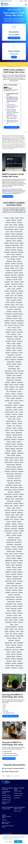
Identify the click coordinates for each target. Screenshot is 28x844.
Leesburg (12, 217)
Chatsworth (9, 279)
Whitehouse (19, 654)
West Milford (19, 647)
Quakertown (19, 551)
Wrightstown (14, 667)
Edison (19, 311)
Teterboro (16, 619)
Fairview (14, 327)
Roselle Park (8, 572)
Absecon (22, 217)
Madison (16, 430)
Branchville (21, 256)
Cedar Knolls (21, 275)
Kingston (21, 400)
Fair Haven (10, 325)
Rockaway (8, 567)
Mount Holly (18, 476)
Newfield (22, 494)
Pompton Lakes (9, 542)
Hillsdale (6, 384)
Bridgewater (9, 261)
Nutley (11, 505)
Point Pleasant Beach (11, 540)
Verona (22, 631)
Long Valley (8, 428)
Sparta (14, 603)
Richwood (13, 558)
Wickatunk (7, 658)
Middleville (13, 453)
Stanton (8, 608)
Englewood (6, 320)
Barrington (7, 236)
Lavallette (15, 409)
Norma (12, 498)
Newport (16, 496)
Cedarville (8, 277)
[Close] (25, 836)
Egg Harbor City (8, 313)
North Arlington (10, 501)
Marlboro (9, 441)
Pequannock (7, 528)
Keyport (16, 400)
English (21, 1)
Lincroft (9, 418)
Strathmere (20, 613)
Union (16, 629)
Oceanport (7, 512)
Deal (16, 295)
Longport (14, 428)
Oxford (7, 517)
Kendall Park (18, 398)
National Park (9, 485)
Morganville (7, 471)
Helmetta (8, 377)
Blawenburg (20, 249)
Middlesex (19, 450)
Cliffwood (20, 284)
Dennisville (19, 300)
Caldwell (12, 268)
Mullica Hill (17, 482)
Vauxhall (6, 631)
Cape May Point (9, 272)
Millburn (13, 455)
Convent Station (13, 291)
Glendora (20, 350)
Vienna (7, 633)
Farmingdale (9, 329)
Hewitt (18, 368)
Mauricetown (20, 444)
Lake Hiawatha (16, 402)
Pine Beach (15, 530)
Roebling (20, 567)
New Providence (8, 494)
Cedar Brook (7, 275)
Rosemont (14, 572)
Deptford (13, 302)
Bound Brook (7, 256)
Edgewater (15, 311)
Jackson (19, 391)
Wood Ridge (8, 663)
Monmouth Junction (18, 462)
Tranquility (20, 626)
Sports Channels (18, 791)
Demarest (13, 300)
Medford (8, 448)
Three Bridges (8, 622)
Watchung (17, 640)
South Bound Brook (10, 597)
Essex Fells (14, 323)
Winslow (19, 661)
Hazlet (14, 375)
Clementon (7, 284)
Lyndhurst (7, 430)
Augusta (21, 229)
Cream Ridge (19, 293)
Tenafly (6, 619)
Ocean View (20, 510)
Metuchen (8, 450)
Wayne (15, 642)
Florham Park (20, 332)
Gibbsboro (19, 343)
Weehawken (20, 642)
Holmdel (7, 387)
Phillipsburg (21, 528)
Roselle (19, 569)
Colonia (13, 288)
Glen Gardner (19, 348)
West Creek (19, 645)
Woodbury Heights (10, 665)
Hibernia (13, 377)
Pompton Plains (18, 542)
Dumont (21, 304)
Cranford (13, 293)
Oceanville (13, 512)
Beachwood (20, 238)
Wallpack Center (19, 635)
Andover (15, 224)
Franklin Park (18, 339)
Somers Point (14, 592)
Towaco (16, 624)
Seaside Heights (10, 583)
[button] (14, 768)
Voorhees (20, 633)
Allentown (14, 222)
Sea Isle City (20, 581)
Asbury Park (11, 227)
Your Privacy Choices (7, 823)
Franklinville (8, 341)
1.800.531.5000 (14, 209)
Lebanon (21, 412)
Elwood (15, 318)
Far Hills (19, 327)
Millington (18, 455)
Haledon (14, 364)
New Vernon (15, 494)
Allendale (19, 220)
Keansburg (21, 396)
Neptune (20, 485)
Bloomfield (7, 252)
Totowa (11, 624)
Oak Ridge (16, 505)
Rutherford (19, 574)
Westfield (21, 649)
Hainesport (8, 364)
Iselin (8, 391)
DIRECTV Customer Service (6, 817)
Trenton (6, 629)
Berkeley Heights (15, 245)
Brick (8, 259)
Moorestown (20, 469)
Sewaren (21, 585)
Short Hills (20, 588)
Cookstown (21, 291)
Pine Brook (8, 533)
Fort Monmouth (8, 336)
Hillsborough (20, 382)
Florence (13, 332)
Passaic (22, 519)
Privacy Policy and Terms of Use (8, 826)
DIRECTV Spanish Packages (6, 803)
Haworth (21, 373)
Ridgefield (19, 558)
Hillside (11, 384)
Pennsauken (14, 526)
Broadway (7, 263)
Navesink (15, 485)
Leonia (6, 416)
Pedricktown (8, 524)
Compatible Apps (6, 808)
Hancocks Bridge (12, 368)
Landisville (19, 407)
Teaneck (21, 617)
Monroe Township (11, 464)
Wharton (8, 654)
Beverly (14, 247)
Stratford (14, 613)
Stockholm (13, 610)
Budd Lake (7, 265)
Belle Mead (19, 240)
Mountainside (11, 482)
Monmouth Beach (9, 462)
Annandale (20, 224)
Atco (16, 227)
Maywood (15, 446)
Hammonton (11, 366)
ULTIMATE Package (6, 797)
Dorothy (13, 304)
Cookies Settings (9, 841)
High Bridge (19, 377)
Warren (19, 638)
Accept (18, 841)
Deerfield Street (8, 297)
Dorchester (7, 304)
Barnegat (13, 233)
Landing (14, 407)
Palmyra (7, 487)
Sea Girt (14, 581)
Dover (17, 304)
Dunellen (6, 307)
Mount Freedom (10, 476)
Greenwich (20, 357)
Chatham (20, 277)
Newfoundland (9, 496)
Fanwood (12, 320)
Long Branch (18, 425)
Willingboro (9, 661)
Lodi (14, 425)
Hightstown (13, 382)
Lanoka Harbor (8, 409)
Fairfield (21, 325)
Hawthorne (9, 375)
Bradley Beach (14, 256)
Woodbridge (20, 663)
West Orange (15, 649)
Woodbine (14, 663)
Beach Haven (13, 238)
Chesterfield (7, 281)
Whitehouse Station (10, 656)
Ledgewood (8, 414)
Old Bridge (7, 514)
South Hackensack (10, 599)
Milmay (6, 460)
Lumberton (19, 428)
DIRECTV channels (6, 190)
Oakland (9, 508)
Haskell (16, 373)
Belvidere (21, 243)
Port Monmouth (17, 544)
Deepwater (20, 295)
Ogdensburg (20, 512)
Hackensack (13, 359)
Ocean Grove (14, 510)
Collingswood (20, 286)
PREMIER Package (6, 799)
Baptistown (7, 233)
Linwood (18, 418)
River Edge (20, 562)
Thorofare (21, 619)
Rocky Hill (14, 567)
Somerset (20, 592)
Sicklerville (14, 590)
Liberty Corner (13, 416)
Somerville (10, 594)
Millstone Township (9, 457)
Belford (14, 240)
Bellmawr (12, 243)
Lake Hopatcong (8, 405)
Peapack (19, 521)
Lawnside (20, 409)
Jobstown (13, 393)
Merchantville (19, 448)
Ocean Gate (7, 510)
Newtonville (7, 498)
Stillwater (20, 608)
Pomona (19, 540)
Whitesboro (19, 656)
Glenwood (7, 352)
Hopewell (21, 387)
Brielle (14, 261)
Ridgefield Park (8, 560)
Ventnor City (12, 631)
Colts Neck (18, 288)
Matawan (14, 444)
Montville (7, 469)
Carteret (21, 272)
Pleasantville (11, 537)
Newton (20, 496)
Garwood (13, 343)
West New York (7, 649)
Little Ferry (8, 423)
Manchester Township (17, 434)
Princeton (20, 549)
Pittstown (8, 535)
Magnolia (21, 430)
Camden (21, 268)
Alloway (6, 224)
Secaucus (8, 585)
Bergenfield (7, 245)
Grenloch (7, 359)
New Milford (17, 492)
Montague (8, 466)
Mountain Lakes (17, 480)
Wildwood (13, 658)
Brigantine (19, 261)
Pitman (20, 533)
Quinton (6, 553)
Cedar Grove (14, 275)
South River (18, 601)
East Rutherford (17, 309)
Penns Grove (8, 526)
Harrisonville (21, 371)
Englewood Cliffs (20, 320)
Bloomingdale (14, 252)
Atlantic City (21, 227)
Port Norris (13, 546)
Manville (20, 437)
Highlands (7, 382)
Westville (13, 651)
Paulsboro (14, 521)
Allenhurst (8, 222)
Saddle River (15, 576)
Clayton (22, 281)
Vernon (17, 631)
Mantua (15, 437)
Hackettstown (20, 359)
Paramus (20, 517)
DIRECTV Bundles (18, 808)
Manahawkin (19, 432)
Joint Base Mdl (7, 396)
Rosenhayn (20, 572)
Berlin (21, 245)
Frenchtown (20, 341)
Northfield (15, 503)
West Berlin (13, 645)
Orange (21, 514)
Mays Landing (9, 446)
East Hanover (21, 307)
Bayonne (21, 236)
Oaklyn (13, 508)
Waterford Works (9, 642)
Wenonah (8, 645)
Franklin (21, 336)
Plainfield (14, 535)
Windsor (15, 661)
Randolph (8, 556)
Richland (8, 558)
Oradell (17, 514)
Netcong (21, 487)
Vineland (15, 633)
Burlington (17, 265)
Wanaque (9, 638)
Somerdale (7, 592)
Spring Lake (8, 606)
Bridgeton (18, 259)
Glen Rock (14, 350)
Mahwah (8, 432)
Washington (11, 640)
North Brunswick (8, 503)
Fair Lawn (16, 325)
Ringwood (8, 562)
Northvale (21, 503)
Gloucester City (14, 352)
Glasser (13, 348)
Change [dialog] (10, 1)
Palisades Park (13, 517)
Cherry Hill (15, 279)
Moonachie (13, 469)
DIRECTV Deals (17, 811)
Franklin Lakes (10, 339)
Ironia (16, 389)
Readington (19, 556)
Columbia (6, 291)
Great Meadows (10, 355)
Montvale (19, 466)
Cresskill (7, 295)
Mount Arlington (10, 473)
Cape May (8, 270)
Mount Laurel (10, 478)
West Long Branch (10, 647)
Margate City (21, 439)
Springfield (14, 606)
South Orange (19, 599)
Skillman (20, 590)
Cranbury (8, 293)
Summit (15, 615)
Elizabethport (15, 316)
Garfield (8, 343)
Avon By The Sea (18, 231)
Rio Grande (13, 562)
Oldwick (12, 514)
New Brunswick (7, 489)
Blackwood (7, 249)
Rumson (8, 574)
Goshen (21, 352)
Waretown (14, 638)
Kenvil (12, 400)
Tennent (11, 619)
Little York (20, 423)
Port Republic (8, 549)
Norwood (6, 505)
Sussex (19, 615)
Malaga (13, 432)
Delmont (8, 300)
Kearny (8, 398)
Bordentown (18, 254)
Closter (14, 286)
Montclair (14, 466)
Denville (8, 302)
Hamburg (19, 364)
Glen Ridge (8, 350)
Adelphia (8, 220)
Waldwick (7, 635)
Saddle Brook (9, 576)
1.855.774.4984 (18, 211)
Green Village (8, 357)
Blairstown (13, 249)
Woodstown (7, 667)
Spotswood (19, 603)
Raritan (13, 556)
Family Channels (18, 795)
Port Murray (7, 546)
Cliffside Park (14, 284)
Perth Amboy (14, 528)
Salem (21, 576)
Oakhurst (21, 505)
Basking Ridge (14, 236)
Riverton (13, 565)
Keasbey (13, 398)
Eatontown (9, 311)
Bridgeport (13, 259)
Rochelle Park (19, 565)
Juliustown (15, 396)
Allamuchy (13, 220)
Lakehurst (15, 405)
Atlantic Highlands (9, 229)
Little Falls (19, 421)
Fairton (9, 327)
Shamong (11, 588)
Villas (11, 633)
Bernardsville (8, 247)
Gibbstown (9, 345)
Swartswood (8, 617)
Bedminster (8, 240)
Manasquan (8, 434)
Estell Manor (20, 323)
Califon (16, 268)
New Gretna (21, 489)
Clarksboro (16, 281)
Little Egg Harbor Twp (11, 421)
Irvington (21, 389)
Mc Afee (21, 446)
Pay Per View (17, 798)
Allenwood (19, 222)
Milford (8, 455)
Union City (21, 629)
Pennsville (20, 526)
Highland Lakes (10, 380)
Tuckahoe (11, 629)
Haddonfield (18, 361)
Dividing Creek (19, 302)
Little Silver (14, 423)
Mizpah (21, 460)
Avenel (11, 231)
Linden (13, 418)
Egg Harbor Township (18, 313)
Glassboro (8, 348)
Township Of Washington (11, 626)
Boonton (13, 254)
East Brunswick (12, 307)
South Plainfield (11, 601)
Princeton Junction (10, 551)
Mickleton (14, 450)
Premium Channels (18, 793)
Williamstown (20, 658)
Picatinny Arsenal (8, 530)
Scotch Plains (8, 581)
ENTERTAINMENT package (6, 792)
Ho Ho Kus (16, 384)
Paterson (9, 521)
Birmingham (20, 247)
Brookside (13, 263)
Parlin (11, 519)
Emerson (20, 318)
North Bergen (18, 501)
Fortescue (15, 336)
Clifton (6, 286)
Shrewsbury (8, 590)
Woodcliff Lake (18, 665)
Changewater (14, 277)
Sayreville (9, 578)
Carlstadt (16, 272)
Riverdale (8, 565)
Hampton (17, 366)
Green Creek (18, 355)
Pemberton (14, 524)
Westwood (19, 651)
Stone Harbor (8, 613)
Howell (6, 389)
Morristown (20, 471)
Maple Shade (7, 439)
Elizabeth (9, 316)
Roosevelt (9, 569)
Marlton (14, 441)
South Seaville (9, 603)
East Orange (10, 309)
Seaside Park (18, 583)
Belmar (16, 243)
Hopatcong (12, 387)
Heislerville (19, 375)
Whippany (13, 654)
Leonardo (20, 414)
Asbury (5, 227)
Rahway (11, 553)
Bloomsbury (21, 252)
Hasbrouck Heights (9, 373)
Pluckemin (17, 537)
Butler (22, 265)
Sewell (6, 588)
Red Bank (21, 530)
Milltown (17, 457)
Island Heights (13, 391)
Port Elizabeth (10, 544)
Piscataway (15, 533)
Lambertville (8, 407)
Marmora (19, 441)
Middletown (7, 453)
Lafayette (10, 402)
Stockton (19, 610)
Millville (21, 457)
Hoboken (22, 384)
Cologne (9, 288)
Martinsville (7, 444)
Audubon (16, 229)
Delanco (15, 297)
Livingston (9, 425)
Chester (20, 279)
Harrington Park (8, 371)
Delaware (20, 297)
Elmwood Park (9, 318)
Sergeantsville (14, 585)
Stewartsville (14, 608)
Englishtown (7, 323)
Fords (8, 334)
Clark (12, 281)
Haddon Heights (10, 361)
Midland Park (20, 453)
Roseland (14, 569)
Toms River (20, 622)
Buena (12, 265)
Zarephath (20, 667)
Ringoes (21, 560)
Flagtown (15, 329)
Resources (4, 820)
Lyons (11, 430)
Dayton (12, 295)
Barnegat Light (19, 233)
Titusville (15, 622)
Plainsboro (19, 535)
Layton (16, 412)
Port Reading (20, 546)
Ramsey (16, 553)
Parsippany (16, 519)
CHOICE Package (6, 795)
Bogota (8, 254)
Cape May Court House (17, 270)
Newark (17, 217)
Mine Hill (11, 460)
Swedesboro (15, 617)
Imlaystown (11, 389)
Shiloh (15, 588)
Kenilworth (7, 400)
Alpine (11, 224)
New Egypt (14, 489)
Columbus (6, 217)
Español (25, 1)
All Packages (5, 789)
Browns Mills (20, 263)
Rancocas (21, 553)
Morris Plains (14, 471)
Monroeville (18, 464)
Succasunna (9, 615)
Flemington (8, 332)
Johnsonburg (20, 393)
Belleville (7, 243)
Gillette (14, 345)
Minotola (17, 460)
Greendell (15, 357)
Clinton (10, 286)
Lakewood (21, 405)
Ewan (6, 325)
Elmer (20, 316)
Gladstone (19, 345)
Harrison (15, 371)
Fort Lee (19, 334)
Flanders (20, 329)
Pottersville (14, 549)
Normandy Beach (19, 498)
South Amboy (17, 594)
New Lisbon (10, 492)
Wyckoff (8, 651)
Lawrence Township (9, 412)
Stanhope (20, 606)
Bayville (7, 238)
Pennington (20, 524)
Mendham (13, 448)
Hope (17, 387)
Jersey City (7, 393)
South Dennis (19, 597)
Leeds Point (14, 414)
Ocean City (18, 508)
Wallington (12, 635)
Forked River (13, 334)
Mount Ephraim (18, 473)
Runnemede (13, 574)
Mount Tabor (10, 480)
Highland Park (18, 380)
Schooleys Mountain (16, 578)
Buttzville (7, 268)
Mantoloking (9, 437)
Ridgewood (15, 560)
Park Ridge (6, 519)
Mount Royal (18, 478)
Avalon (7, 231)
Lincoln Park (20, 416)
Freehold (14, 341)
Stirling (8, 610)
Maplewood (14, 439)
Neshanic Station (14, 487)
